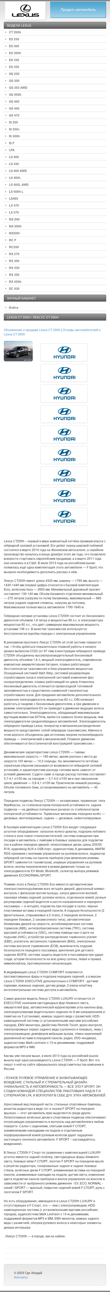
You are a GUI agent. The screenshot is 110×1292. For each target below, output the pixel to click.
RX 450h (15, 281)
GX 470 (14, 115)
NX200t (14, 233)
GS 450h (15, 94)
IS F (11, 143)
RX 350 (14, 274)
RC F (12, 240)
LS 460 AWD (18, 170)
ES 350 (14, 66)
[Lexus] (25, 10)
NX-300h (15, 226)
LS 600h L (16, 191)
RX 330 (14, 267)
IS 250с (14, 129)
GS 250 (14, 73)
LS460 (13, 198)
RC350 (14, 247)
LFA (12, 150)
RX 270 (14, 254)
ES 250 (14, 39)
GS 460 (14, 101)
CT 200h (15, 32)
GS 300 (14, 80)
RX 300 (14, 260)
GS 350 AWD (18, 87)
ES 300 (14, 46)
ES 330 (14, 59)
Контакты (21, 1277)
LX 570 (14, 212)
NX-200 (14, 219)
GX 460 (14, 108)
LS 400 (14, 157)
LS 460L (15, 177)
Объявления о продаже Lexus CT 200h (32, 329)
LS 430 (14, 163)
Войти (13, 307)
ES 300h (15, 53)
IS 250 (13, 122)
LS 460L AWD (19, 184)
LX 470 (14, 205)
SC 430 (14, 288)
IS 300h (14, 136)
